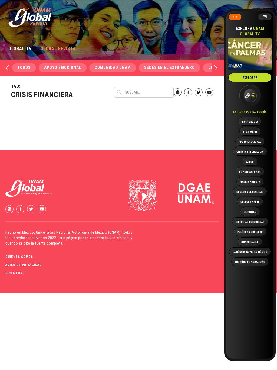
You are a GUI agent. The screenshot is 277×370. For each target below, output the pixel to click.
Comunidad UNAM (113, 67)
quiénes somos (19, 257)
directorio (15, 273)
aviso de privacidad (23, 265)
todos (24, 67)
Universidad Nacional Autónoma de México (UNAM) (78, 232)
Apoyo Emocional (62, 67)
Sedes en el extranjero (169, 67)
